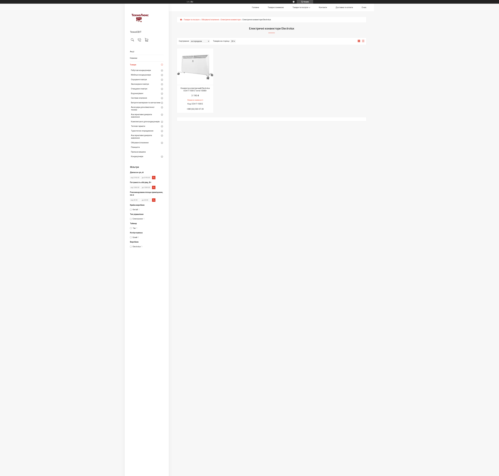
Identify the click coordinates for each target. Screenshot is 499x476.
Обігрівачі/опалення (140, 143)
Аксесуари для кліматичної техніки (142, 108)
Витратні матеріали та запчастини (145, 103)
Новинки (133, 58)
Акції (132, 52)
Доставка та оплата (344, 7)
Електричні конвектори (231, 20)
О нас (364, 7)
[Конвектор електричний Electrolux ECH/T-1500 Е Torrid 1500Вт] (195, 66)
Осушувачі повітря (139, 79)
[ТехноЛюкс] (147, 17)
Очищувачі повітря (139, 89)
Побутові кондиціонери (141, 70)
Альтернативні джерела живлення (141, 115)
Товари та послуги (300, 7)
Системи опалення (139, 98)
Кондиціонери (137, 156)
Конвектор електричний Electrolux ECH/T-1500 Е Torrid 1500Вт (195, 89)
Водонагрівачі (137, 93)
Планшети (135, 147)
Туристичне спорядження (142, 131)
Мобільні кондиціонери (141, 75)
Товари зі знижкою (276, 7)
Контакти (323, 7)
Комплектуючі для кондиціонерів (145, 122)
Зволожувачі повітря (140, 84)
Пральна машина (138, 152)
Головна (255, 7)
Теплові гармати (138, 126)
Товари (133, 65)
